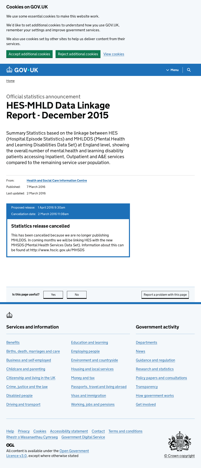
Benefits (13, 342)
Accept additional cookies (29, 54)
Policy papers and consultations (161, 378)
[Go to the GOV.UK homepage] (22, 70)
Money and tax (83, 378)
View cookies (113, 54)
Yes (57, 294)
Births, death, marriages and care (33, 351)
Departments (146, 342)
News (140, 351)
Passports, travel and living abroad (99, 386)
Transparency (147, 386)
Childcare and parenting (25, 369)
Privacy (24, 431)
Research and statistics (155, 369)
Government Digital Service (83, 437)
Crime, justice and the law (27, 386)
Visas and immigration (88, 395)
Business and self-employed (28, 360)
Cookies (39, 431)
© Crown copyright (179, 455)
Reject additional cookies (78, 54)
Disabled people (19, 395)
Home (10, 81)
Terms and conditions (126, 431)
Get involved (146, 404)
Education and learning (89, 342)
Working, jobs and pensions (93, 404)
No (81, 294)
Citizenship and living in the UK (30, 378)
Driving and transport (23, 404)
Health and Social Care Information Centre (57, 180)
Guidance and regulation (155, 360)
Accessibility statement (69, 431)
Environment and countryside (94, 360)
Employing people (85, 351)
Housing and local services (92, 369)
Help (10, 431)
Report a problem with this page (165, 294)
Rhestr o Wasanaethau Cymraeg (32, 437)
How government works (155, 395)
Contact (98, 431)
